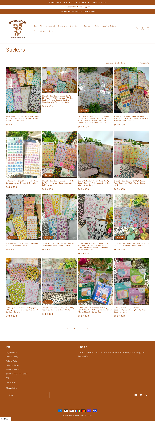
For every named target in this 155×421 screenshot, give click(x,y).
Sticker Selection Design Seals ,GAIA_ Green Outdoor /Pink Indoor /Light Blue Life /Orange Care (94, 183)
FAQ (8, 378)
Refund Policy (12, 361)
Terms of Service (13, 370)
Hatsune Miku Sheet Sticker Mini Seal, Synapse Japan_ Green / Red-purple (22, 182)
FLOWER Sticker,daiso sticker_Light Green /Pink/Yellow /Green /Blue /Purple (59, 244)
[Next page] (94, 328)
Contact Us (11, 382)
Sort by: (109, 63)
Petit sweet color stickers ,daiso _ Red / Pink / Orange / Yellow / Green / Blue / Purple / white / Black (22, 118)
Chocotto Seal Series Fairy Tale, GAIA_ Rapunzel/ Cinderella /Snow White (58, 309)
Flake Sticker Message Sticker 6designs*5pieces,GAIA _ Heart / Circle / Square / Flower (131, 310)
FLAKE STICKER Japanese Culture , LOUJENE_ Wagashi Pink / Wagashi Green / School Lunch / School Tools (95, 310)
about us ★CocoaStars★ (17, 374)
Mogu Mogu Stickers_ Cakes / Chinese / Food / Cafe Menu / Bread (22, 244)
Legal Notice (11, 352)
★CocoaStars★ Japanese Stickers (80, 415)
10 (87, 328)
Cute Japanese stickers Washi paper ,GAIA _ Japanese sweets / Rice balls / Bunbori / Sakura (22, 310)
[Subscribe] (47, 395)
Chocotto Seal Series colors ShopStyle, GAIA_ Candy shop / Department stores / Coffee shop (59, 183)
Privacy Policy (12, 357)
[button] (62, 26)
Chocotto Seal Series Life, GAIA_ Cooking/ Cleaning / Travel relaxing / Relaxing (131, 244)
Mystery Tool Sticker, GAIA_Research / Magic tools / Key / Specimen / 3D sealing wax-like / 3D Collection (131, 118)
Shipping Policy (12, 365)
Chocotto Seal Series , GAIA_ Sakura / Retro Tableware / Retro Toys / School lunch (129, 183)
